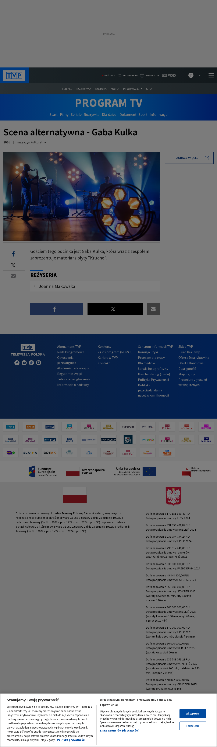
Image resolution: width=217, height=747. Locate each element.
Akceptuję (192, 713)
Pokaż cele (192, 726)
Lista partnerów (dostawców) (119, 730)
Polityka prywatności (71, 740)
